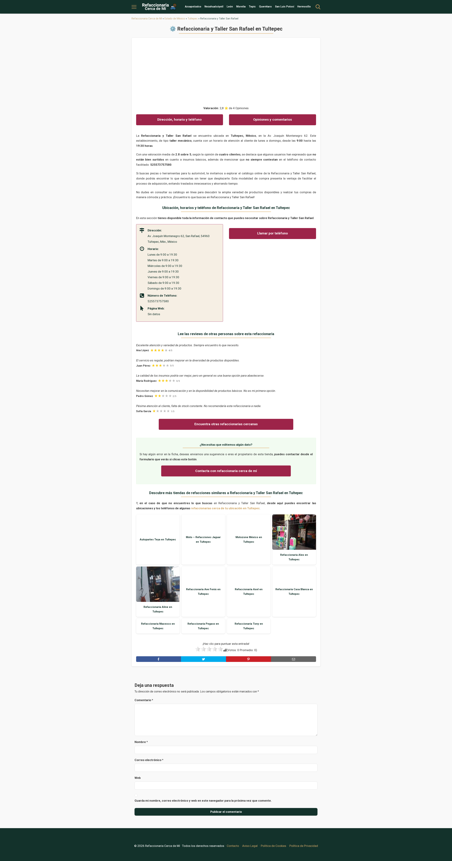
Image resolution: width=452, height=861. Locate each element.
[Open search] (318, 6)
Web (138, 778)
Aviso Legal (250, 846)
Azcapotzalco (193, 6)
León (230, 6)
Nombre (141, 742)
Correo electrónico (149, 760)
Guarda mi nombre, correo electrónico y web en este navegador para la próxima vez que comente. (203, 800)
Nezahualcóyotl (213, 6)
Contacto (233, 846)
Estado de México (175, 18)
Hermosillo (304, 6)
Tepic (252, 6)
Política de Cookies (273, 846)
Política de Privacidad (303, 846)
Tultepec (193, 18)
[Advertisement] (226, 70)
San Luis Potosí (284, 6)
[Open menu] (134, 6)
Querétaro (265, 6)
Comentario (144, 700)
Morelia (241, 6)
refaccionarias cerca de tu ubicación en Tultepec (225, 508)
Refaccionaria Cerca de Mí (147, 18)
